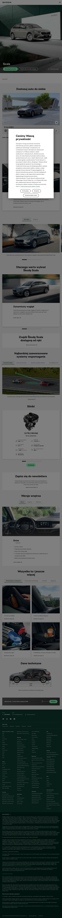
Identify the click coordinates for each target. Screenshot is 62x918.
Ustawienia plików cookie (31, 195)
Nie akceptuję (25, 190)
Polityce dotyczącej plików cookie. (30, 186)
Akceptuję (36, 190)
